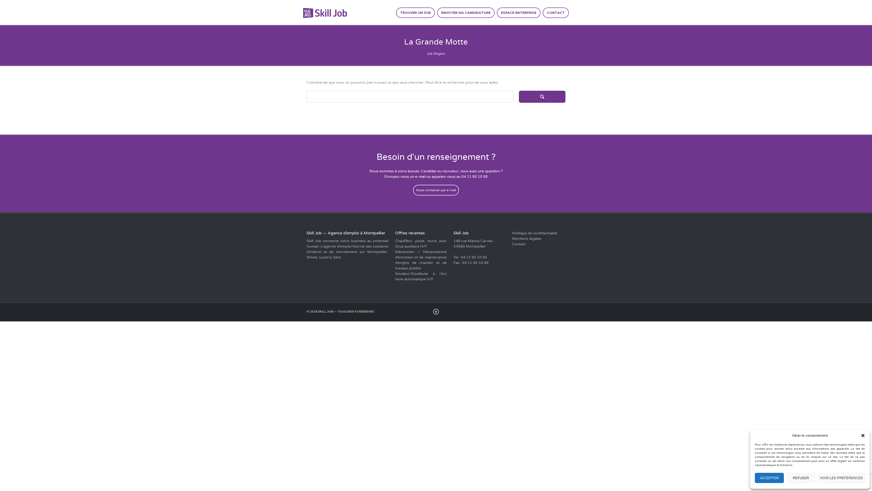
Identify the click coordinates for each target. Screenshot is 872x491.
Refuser (801, 478)
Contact (556, 13)
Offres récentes (410, 232)
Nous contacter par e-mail (436, 190)
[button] (863, 435)
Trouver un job (415, 13)
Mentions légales (526, 238)
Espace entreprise (518, 13)
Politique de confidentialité (534, 233)
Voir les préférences (841, 478)
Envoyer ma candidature (465, 13)
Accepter (769, 478)
